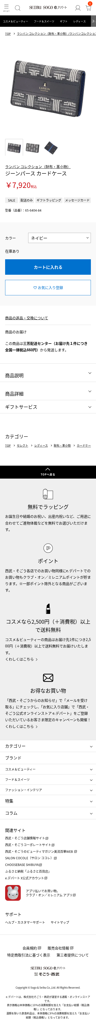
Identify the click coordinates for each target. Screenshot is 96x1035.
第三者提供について (73, 954)
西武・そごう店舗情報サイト (25, 838)
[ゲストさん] (78, 7)
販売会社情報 (58, 947)
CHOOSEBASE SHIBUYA (22, 864)
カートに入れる (48, 267)
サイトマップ (60, 922)
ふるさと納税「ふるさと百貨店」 (28, 871)
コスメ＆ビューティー (15, 21)
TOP (8, 33)
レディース (79, 21)
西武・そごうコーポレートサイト (28, 844)
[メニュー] (6, 7)
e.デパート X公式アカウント (24, 878)
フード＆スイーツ (44, 21)
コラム (11, 813)
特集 (9, 801)
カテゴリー (15, 746)
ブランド (13, 758)
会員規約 (30, 947)
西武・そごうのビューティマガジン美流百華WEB (39, 851)
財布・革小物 (62, 445)
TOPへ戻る (48, 474)
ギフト (64, 21)
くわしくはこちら (19, 659)
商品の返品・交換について (26, 317)
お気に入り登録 (50, 287)
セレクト (22, 445)
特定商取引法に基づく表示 (28, 954)
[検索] (18, 7)
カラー (10, 237)
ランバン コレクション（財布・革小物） (38, 166)
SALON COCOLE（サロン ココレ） (29, 858)
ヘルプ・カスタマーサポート (25, 922)
